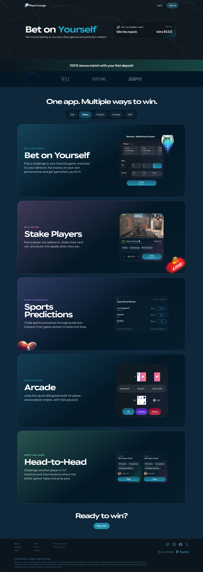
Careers (17, 547)
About (16, 544)
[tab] (73, 115)
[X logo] (187, 544)
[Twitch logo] (168, 544)
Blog (16, 550)
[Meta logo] (180, 544)
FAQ (35, 544)
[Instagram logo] (174, 544)
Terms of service (60, 544)
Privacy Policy (59, 547)
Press (36, 547)
